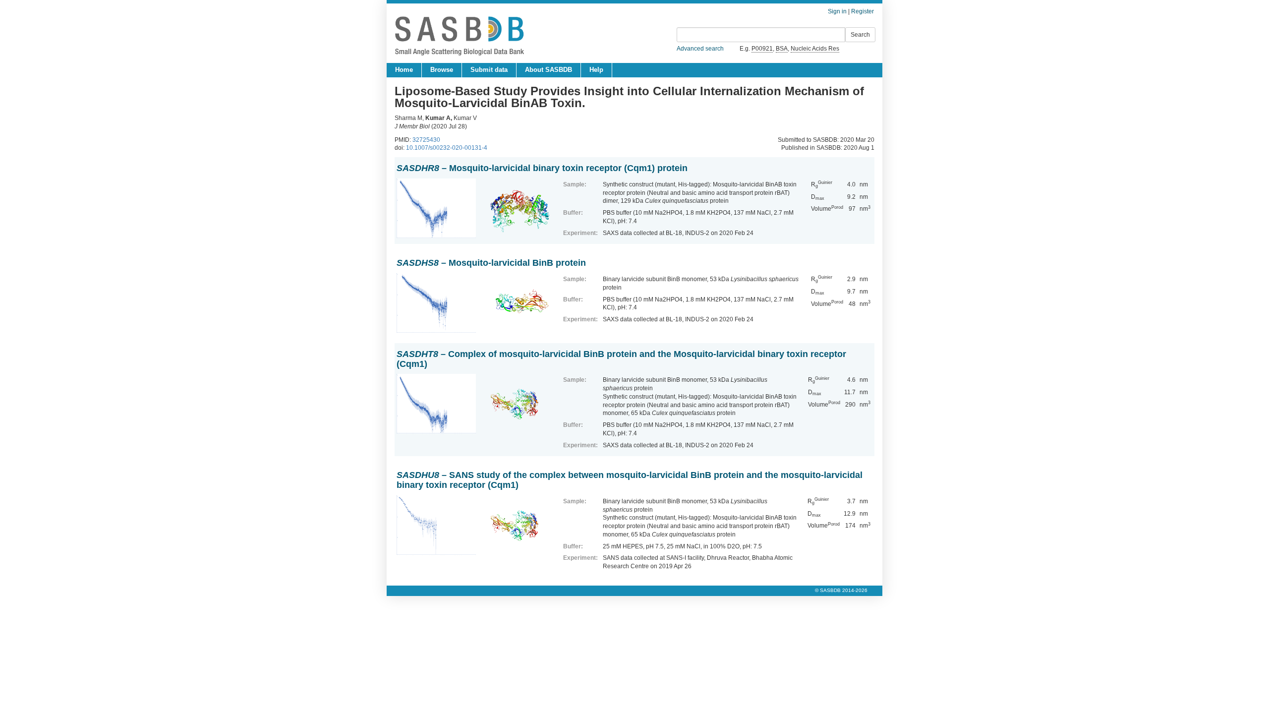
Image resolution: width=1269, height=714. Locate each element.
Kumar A (438, 118)
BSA (782, 48)
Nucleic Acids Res (815, 48)
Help (596, 69)
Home (404, 69)
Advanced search (700, 48)
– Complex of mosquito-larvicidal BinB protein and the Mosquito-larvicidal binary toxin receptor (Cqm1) (621, 359)
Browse (441, 69)
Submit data (489, 69)
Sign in (837, 11)
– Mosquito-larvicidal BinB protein (491, 263)
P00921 (762, 48)
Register (862, 11)
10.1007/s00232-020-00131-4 (446, 147)
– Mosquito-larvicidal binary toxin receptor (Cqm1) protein (542, 168)
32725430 (426, 139)
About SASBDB (548, 69)
